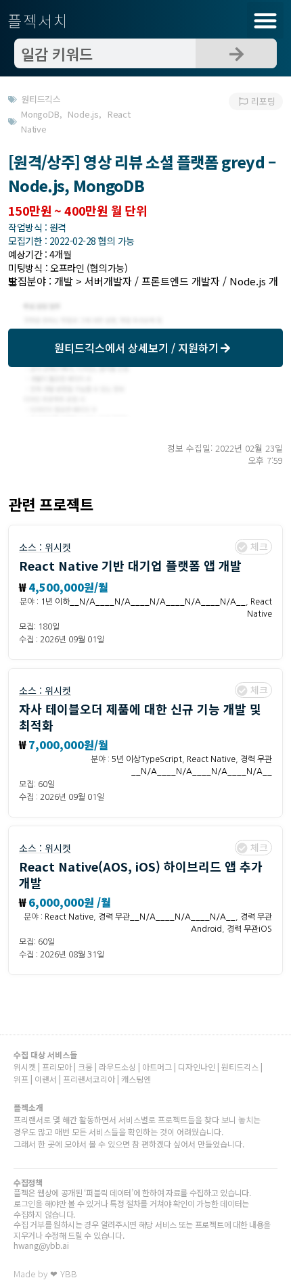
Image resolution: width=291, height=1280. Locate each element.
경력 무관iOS (249, 929)
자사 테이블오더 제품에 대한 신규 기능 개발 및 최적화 (140, 716)
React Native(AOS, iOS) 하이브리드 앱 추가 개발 (141, 874)
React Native (211, 759)
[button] (265, 20)
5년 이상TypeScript (147, 759)
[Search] (236, 53)
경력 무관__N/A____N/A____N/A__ (167, 917)
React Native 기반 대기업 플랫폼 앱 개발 (130, 565)
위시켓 (58, 547)
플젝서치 (38, 20)
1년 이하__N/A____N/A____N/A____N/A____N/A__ (143, 602)
